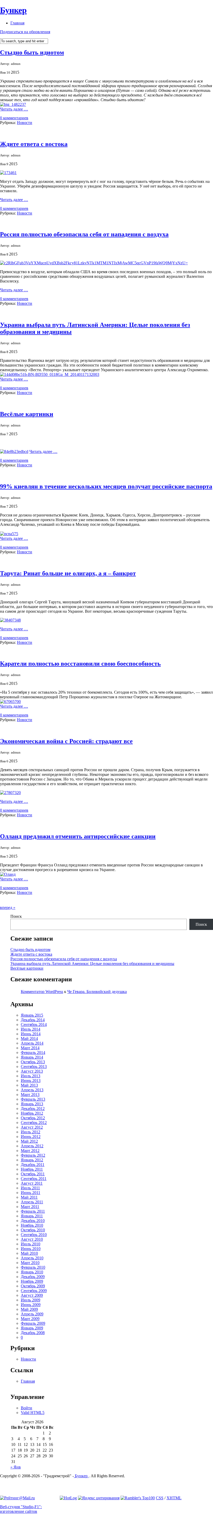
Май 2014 (29, 1038)
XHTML (174, 1498)
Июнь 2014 (31, 1034)
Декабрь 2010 (33, 1220)
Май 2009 (29, 1309)
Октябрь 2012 (33, 1118)
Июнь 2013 (31, 1080)
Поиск (16, 916)
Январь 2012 (32, 1160)
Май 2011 (29, 1197)
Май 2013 (29, 1085)
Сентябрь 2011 (33, 1178)
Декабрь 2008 (33, 1332)
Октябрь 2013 (33, 1062)
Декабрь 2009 (33, 1276)
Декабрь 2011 (32, 1164)
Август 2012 (32, 1127)
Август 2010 (32, 1239)
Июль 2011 (30, 1188)
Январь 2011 (32, 1216)
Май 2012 (29, 1141)
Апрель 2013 (32, 1090)
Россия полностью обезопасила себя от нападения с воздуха (84, 234)
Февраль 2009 (33, 1323)
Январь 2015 (32, 1015)
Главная (17, 23)
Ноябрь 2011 (32, 1169)
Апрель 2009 (32, 1314)
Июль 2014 (30, 1029)
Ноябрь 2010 (32, 1225)
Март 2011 (30, 1206)
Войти (26, 1408)
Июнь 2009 (31, 1304)
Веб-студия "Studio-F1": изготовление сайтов (21, 1509)
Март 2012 (30, 1150)
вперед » (7, 907)
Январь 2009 (32, 1328)
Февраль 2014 (33, 1052)
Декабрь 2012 (33, 1108)
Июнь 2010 (31, 1248)
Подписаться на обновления (25, 32)
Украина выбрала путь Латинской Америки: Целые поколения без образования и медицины (92, 963)
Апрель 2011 (32, 1202)
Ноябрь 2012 (32, 1113)
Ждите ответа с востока (34, 144)
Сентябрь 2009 (34, 1290)
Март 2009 (30, 1318)
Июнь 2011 (30, 1192)
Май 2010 (29, 1253)
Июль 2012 (30, 1132)
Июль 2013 (30, 1076)
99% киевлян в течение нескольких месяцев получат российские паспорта (106, 486)
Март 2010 (30, 1262)
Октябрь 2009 (33, 1286)
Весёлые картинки (26, 414)
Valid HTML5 (32, 1412)
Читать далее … (14, 109)
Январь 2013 (32, 1104)
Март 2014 (30, 1048)
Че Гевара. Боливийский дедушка (97, 991)
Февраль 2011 (33, 1211)
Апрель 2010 (32, 1258)
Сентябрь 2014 (34, 1024)
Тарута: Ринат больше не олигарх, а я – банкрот (68, 573)
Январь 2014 (32, 1057)
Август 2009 (32, 1295)
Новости (24, 122)
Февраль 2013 (33, 1099)
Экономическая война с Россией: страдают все (66, 741)
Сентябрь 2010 (34, 1234)
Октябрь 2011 (33, 1174)
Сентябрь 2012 (34, 1122)
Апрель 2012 (32, 1146)
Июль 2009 (30, 1300)
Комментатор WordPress (42, 991)
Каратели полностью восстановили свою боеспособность (80, 663)
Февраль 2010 (33, 1267)
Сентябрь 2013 (34, 1066)
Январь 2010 (32, 1272)
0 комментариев (14, 118)
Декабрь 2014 (33, 1020)
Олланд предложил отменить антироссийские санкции (78, 836)
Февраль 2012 (33, 1155)
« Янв (15, 1467)
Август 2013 (32, 1071)
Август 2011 (32, 1183)
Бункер (13, 10)
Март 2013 (30, 1094)
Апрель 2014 (32, 1043)
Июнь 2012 (31, 1136)
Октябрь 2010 (33, 1230)
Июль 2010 (30, 1244)
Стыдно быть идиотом (32, 52)
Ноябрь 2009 (32, 1281)
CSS (159, 1498)
